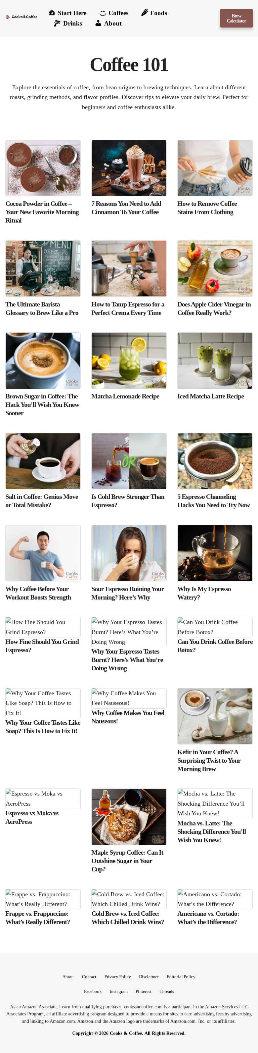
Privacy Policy (117, 976)
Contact (89, 976)
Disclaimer (149, 976)
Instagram (119, 991)
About (68, 976)
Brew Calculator (236, 18)
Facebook (93, 991)
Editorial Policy (181, 976)
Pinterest (144, 991)
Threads (167, 991)
